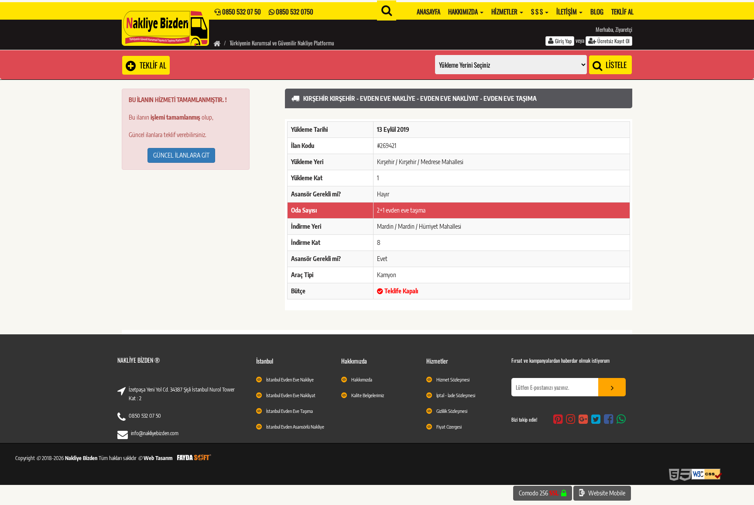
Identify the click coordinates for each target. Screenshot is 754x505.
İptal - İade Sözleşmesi (455, 395)
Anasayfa (428, 11)
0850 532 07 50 (145, 415)
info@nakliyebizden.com (154, 433)
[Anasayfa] (216, 42)
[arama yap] (386, 10)
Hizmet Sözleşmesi (453, 379)
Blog (596, 11)
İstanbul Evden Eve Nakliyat (290, 395)
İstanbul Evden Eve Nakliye (290, 379)
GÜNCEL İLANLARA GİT (181, 155)
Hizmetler (505, 11)
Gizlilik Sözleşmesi (451, 411)
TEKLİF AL (151, 65)
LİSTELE (615, 64)
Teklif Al (622, 11)
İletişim (567, 11)
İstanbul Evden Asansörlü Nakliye (295, 426)
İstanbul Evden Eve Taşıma (289, 411)
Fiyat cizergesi (449, 426)
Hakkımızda (463, 11)
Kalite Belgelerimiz (367, 395)
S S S (537, 11)
